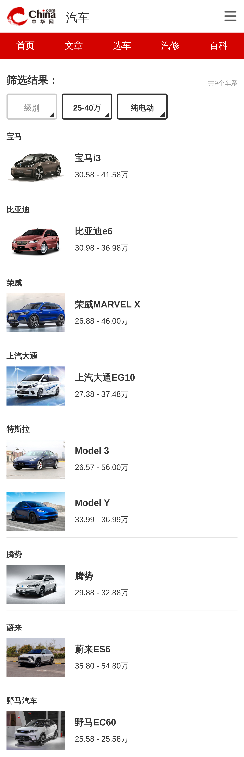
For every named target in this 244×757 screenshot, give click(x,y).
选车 (122, 45)
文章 (74, 45)
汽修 (170, 45)
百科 (218, 45)
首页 (25, 45)
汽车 (77, 17)
